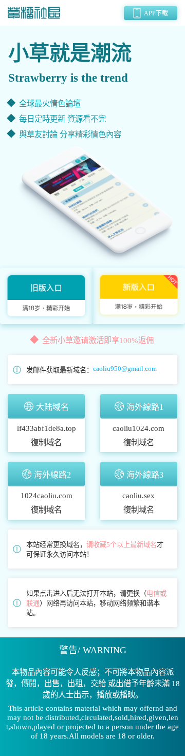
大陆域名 (52, 407)
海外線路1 (144, 407)
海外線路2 (52, 474)
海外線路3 (144, 474)
